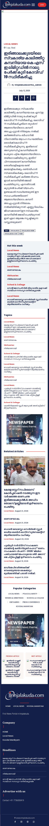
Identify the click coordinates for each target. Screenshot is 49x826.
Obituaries (12, 276)
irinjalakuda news (28, 230)
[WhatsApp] (33, 98)
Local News (11, 44)
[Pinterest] (27, 98)
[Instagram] (21, 822)
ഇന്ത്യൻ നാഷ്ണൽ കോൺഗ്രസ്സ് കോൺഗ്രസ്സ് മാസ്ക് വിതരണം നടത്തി (12, 673)
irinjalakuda (15, 230)
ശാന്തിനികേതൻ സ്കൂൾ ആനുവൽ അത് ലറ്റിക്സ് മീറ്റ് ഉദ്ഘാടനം (24, 406)
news (21, 234)
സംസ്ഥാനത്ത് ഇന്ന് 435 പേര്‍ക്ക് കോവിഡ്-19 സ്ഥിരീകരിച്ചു (36, 672)
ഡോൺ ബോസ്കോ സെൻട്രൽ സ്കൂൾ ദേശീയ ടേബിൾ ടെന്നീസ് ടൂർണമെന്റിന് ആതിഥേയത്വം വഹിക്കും (27, 302)
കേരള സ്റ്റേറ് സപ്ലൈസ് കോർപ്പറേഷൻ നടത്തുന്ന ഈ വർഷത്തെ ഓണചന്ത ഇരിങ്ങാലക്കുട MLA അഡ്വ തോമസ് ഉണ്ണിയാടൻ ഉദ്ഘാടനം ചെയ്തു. (25, 257)
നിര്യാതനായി (14, 279)
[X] (21, 98)
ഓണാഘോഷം (14, 270)
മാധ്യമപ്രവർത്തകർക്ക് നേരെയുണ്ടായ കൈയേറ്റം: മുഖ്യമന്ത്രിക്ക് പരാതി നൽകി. (20, 570)
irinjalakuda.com (11, 234)
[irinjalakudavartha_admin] (9, 85)
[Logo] (17, 4)
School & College (16, 285)
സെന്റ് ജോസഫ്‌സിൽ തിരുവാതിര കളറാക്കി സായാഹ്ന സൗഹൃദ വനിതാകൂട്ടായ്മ (27, 289)
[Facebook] (15, 98)
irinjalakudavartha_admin (28, 85)
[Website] (27, 822)
